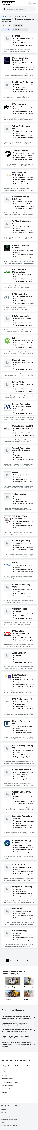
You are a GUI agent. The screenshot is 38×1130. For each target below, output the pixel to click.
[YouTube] (16, 1105)
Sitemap (3, 1122)
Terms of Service (5, 1116)
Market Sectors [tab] (19, 1066)
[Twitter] (9, 1106)
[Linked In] (2, 1106)
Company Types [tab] (7, 1066)
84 (27, 960)
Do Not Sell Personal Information (9, 1119)
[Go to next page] (30, 960)
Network (6, 4)
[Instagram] (12, 1106)
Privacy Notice (5, 1113)
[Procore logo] (8, 2)
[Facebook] (5, 1106)
